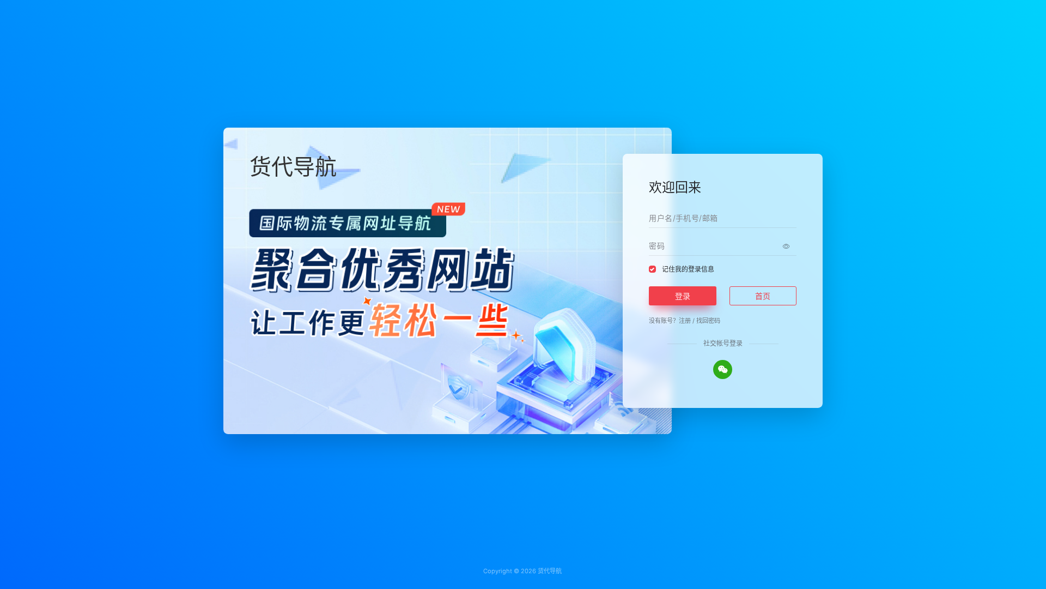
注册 (685, 320)
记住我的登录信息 (688, 269)
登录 (682, 295)
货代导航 (550, 571)
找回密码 (708, 320)
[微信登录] (722, 369)
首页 (762, 295)
